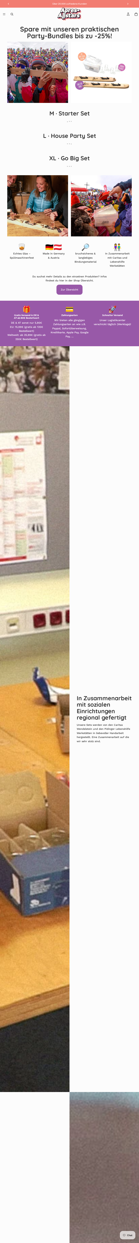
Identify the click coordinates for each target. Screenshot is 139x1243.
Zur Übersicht (69, 289)
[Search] (12, 14)
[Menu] (4, 14)
